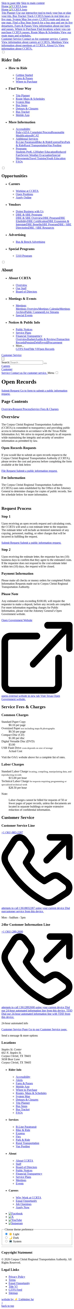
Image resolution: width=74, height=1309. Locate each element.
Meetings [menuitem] (21, 305)
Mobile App (22, 1086)
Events (20, 1183)
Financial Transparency (29, 1173)
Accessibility (23, 1076)
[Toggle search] (2, 359)
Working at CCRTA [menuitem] (27, 190)
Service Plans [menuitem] (23, 332)
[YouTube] (15, 1220)
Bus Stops (21, 1106)
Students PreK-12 (26, 151)
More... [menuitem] (20, 345)
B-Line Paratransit (26, 142)
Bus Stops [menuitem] (21, 105)
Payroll (44, 342)
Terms (12, 1279)
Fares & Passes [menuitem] (24, 78)
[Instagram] (16, 1223)
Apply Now (22, 1207)
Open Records (46, 349)
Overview (21, 339)
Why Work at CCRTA (28, 1197)
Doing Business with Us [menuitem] (29, 211)
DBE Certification (37, 221)
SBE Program (50, 224)
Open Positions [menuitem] (24, 194)
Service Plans (23, 1176)
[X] (11, 1216)
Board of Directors (26, 1167)
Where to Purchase (26, 1089)
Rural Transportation (35, 145)
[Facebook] (16, 1213)
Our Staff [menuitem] (21, 288)
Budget (31, 339)
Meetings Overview (27, 308)
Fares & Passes (24, 1083)
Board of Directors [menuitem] (26, 291)
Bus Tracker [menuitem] (23, 111)
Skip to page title (10, 3)
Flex (62, 142)
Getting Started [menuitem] (24, 75)
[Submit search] (45, 363)
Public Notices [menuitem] (24, 329)
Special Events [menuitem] (24, 315)
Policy (19, 132)
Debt (37, 342)
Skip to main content (33, 3)
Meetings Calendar (49, 308)
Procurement (55, 342)
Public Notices (24, 1170)
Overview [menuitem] (21, 285)
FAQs (19, 1112)
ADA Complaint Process (37, 132)
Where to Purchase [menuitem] (26, 81)
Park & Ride (23, 1139)
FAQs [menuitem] (19, 161)
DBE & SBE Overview (29, 217)
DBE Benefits (34, 224)
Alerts (19, 1080)
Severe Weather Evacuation (36, 155)
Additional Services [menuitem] (27, 138)
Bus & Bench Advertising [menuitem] (30, 241)
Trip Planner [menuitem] (23, 95)
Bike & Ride (43, 142)
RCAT (35, 135)
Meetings (21, 1180)
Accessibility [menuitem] (23, 129)
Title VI (33, 349)
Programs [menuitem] (21, 148)
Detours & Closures (27, 1099)
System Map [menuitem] (23, 102)
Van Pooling (54, 145)
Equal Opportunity (26, 1200)
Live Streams (51, 312)
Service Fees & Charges (45, 409)
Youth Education (56, 158)
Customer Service (11, 355)
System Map (23, 1096)
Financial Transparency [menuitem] (29, 335)
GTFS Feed (22, 349)
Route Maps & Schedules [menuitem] (30, 98)
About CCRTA (24, 1160)
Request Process (22, 409)
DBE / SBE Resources (41, 227)
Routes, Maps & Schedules (31, 1093)
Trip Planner (23, 1102)
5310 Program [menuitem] (24, 255)
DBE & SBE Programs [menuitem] (29, 214)
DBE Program (51, 217)
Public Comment (34, 312)
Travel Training (38, 158)
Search (5, 362)
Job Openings (23, 1204)
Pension (29, 342)
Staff (18, 1163)
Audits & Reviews (45, 339)
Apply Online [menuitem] (23, 197)
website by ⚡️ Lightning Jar (17, 1299)
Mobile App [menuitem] (22, 115)
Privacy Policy (17, 1276)
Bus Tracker (23, 1109)
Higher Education (46, 151)
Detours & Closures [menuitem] (27, 108)
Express (55, 142)
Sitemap (13, 1293)
